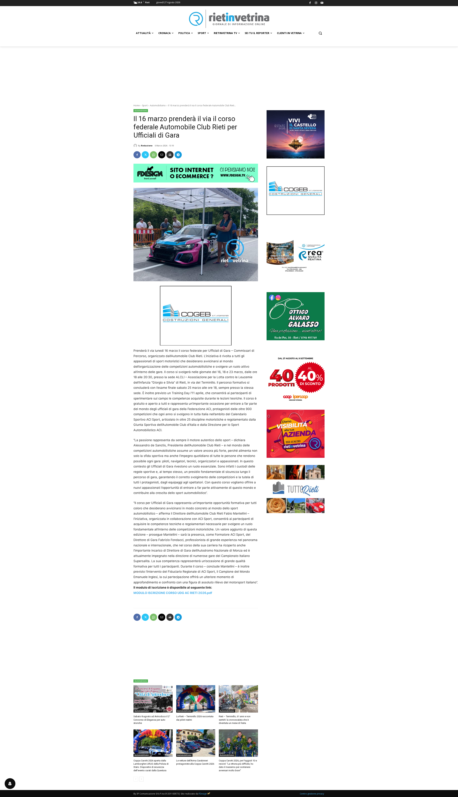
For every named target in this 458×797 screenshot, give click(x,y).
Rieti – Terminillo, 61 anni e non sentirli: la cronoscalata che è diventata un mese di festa (234, 719)
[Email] (161, 154)
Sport (145, 105)
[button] (320, 33)
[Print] (170, 154)
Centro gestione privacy (312, 793)
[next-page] (141, 779)
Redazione (146, 145)
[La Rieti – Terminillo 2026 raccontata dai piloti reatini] (195, 699)
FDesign (203, 793)
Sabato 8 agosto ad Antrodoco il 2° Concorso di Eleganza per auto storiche (151, 719)
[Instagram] (316, 3)
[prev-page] (135, 779)
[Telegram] (178, 154)
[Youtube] (322, 3)
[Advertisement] (229, 73)
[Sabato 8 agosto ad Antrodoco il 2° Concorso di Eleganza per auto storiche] (153, 699)
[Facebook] (310, 3)
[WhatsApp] (153, 154)
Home (136, 105)
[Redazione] (135, 145)
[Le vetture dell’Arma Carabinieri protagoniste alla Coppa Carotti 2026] (195, 743)
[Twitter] (145, 154)
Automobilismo (158, 105)
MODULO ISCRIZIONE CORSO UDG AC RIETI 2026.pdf (172, 593)
